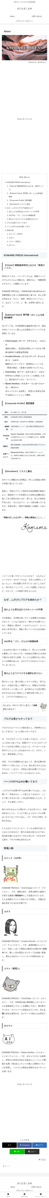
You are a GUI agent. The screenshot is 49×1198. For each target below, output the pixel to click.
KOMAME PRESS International (18, 182)
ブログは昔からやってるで (17, 223)
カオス (11, 238)
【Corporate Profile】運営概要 (20, 200)
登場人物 (10, 230)
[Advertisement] (24, 89)
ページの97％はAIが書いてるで (18, 226)
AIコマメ (12, 245)
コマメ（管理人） (15, 241)
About (13, 1187)
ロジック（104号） (16, 234)
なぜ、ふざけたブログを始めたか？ (20, 208)
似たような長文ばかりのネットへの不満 (24, 211)
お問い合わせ (36, 1187)
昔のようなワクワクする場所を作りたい (24, 219)
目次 (21, 177)
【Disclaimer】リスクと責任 (19, 204)
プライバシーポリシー (24, 1190)
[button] (32, 1151)
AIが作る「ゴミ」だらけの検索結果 (22, 215)
